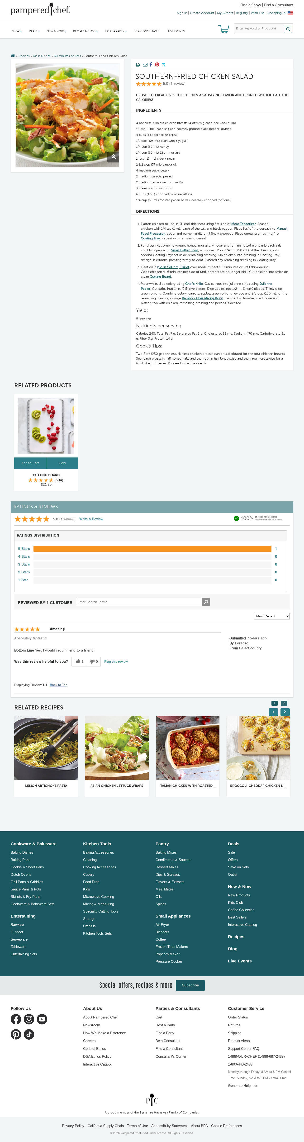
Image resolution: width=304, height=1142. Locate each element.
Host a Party (165, 1025)
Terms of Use (137, 1126)
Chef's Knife (194, 284)
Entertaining (23, 916)
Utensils (89, 926)
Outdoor (17, 932)
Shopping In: (276, 13)
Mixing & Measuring (98, 904)
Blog (233, 949)
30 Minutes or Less (67, 56)
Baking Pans (20, 860)
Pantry (162, 844)
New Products (239, 895)
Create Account (202, 13)
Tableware (18, 947)
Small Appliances (173, 916)
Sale (231, 852)
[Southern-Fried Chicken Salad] (67, 115)
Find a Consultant (169, 1049)
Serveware (19, 939)
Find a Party (165, 1033)
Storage (89, 919)
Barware (17, 925)
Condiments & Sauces (173, 860)
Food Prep (91, 882)
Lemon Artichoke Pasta (46, 786)
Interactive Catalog (242, 925)
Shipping (234, 1033)
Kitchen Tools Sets (97, 933)
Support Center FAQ (244, 1049)
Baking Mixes (166, 852)
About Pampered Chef (100, 1017)
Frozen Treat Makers (172, 947)
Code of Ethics (94, 1049)
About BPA (199, 1126)
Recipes (24, 56)
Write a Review (91, 519)
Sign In (182, 13)
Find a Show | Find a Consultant (266, 5)
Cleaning (90, 860)
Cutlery (88, 874)
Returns (234, 1025)
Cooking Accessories (99, 867)
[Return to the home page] (13, 55)
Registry (242, 13)
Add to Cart (30, 463)
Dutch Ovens (21, 874)
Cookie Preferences (226, 1126)
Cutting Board (160, 276)
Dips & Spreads (168, 874)
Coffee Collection (241, 910)
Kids (86, 889)
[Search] (288, 29)
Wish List (257, 13)
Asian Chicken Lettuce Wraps (116, 786)
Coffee (161, 939)
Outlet (232, 874)
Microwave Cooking (98, 897)
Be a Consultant (146, 31)
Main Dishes (42, 56)
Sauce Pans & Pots (26, 889)
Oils (159, 897)
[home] (152, 1099)
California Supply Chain (106, 1126)
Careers (89, 1041)
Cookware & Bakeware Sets (33, 904)
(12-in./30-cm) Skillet (173, 267)
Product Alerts (239, 1041)
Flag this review (116, 661)
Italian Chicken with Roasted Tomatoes (195, 786)
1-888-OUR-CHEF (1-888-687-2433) (256, 1056)
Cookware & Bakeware (34, 844)
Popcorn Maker (168, 954)
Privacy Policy (73, 1126)
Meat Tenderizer (243, 224)
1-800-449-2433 (240, 1064)
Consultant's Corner (171, 1056)
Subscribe (190, 985)
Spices (161, 904)
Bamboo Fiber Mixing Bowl (202, 298)
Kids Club (235, 902)
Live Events (176, 31)
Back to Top (58, 685)
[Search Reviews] (206, 602)
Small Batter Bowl (184, 250)
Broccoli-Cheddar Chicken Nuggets (263, 786)
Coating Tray (150, 238)
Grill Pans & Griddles (27, 882)
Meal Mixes (165, 889)
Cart (159, 1017)
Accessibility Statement (169, 1126)
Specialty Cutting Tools (100, 911)
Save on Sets (238, 867)
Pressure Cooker (169, 961)
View (62, 463)
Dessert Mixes (167, 867)
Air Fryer (162, 925)
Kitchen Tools (97, 844)
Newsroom (91, 1025)
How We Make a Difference (104, 1033)
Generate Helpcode (243, 1086)
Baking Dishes (22, 852)
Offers (233, 860)
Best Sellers (237, 917)
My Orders (225, 13)
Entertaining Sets (24, 954)
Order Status (238, 1017)
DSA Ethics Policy (97, 1056)
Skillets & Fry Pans (25, 897)
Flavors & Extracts (170, 882)
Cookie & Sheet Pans (27, 867)
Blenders (162, 932)
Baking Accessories (98, 852)
